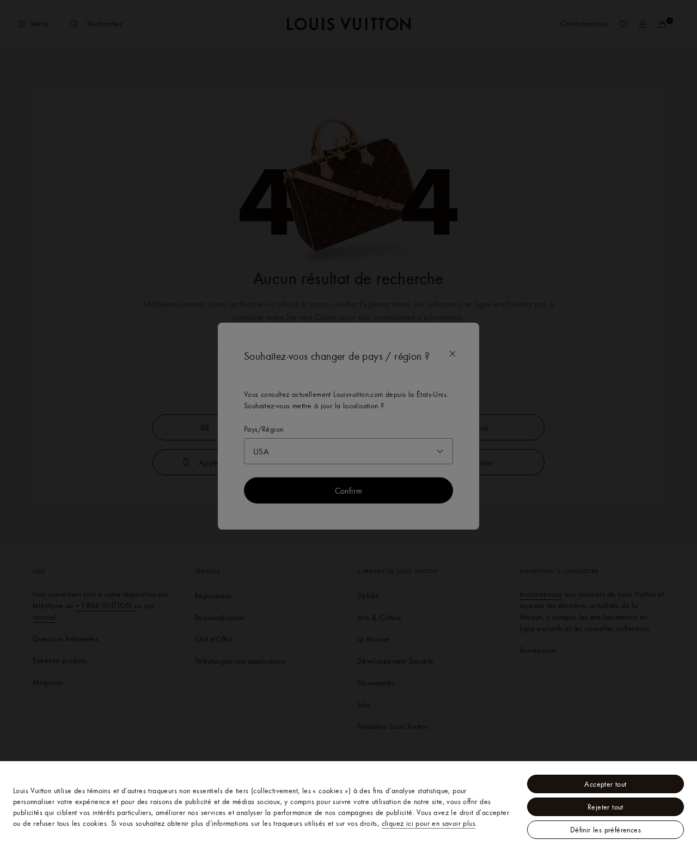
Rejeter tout (605, 807)
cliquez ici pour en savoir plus (428, 823)
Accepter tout (605, 784)
